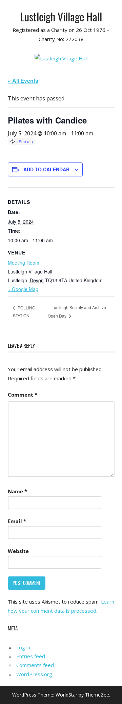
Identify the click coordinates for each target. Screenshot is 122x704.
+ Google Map (23, 289)
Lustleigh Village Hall (61, 16)
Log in (23, 647)
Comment (22, 394)
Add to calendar (46, 169)
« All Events (23, 80)
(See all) (25, 141)
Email (17, 521)
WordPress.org (34, 674)
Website (18, 551)
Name (17, 491)
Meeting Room (23, 262)
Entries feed (30, 656)
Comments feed (35, 665)
